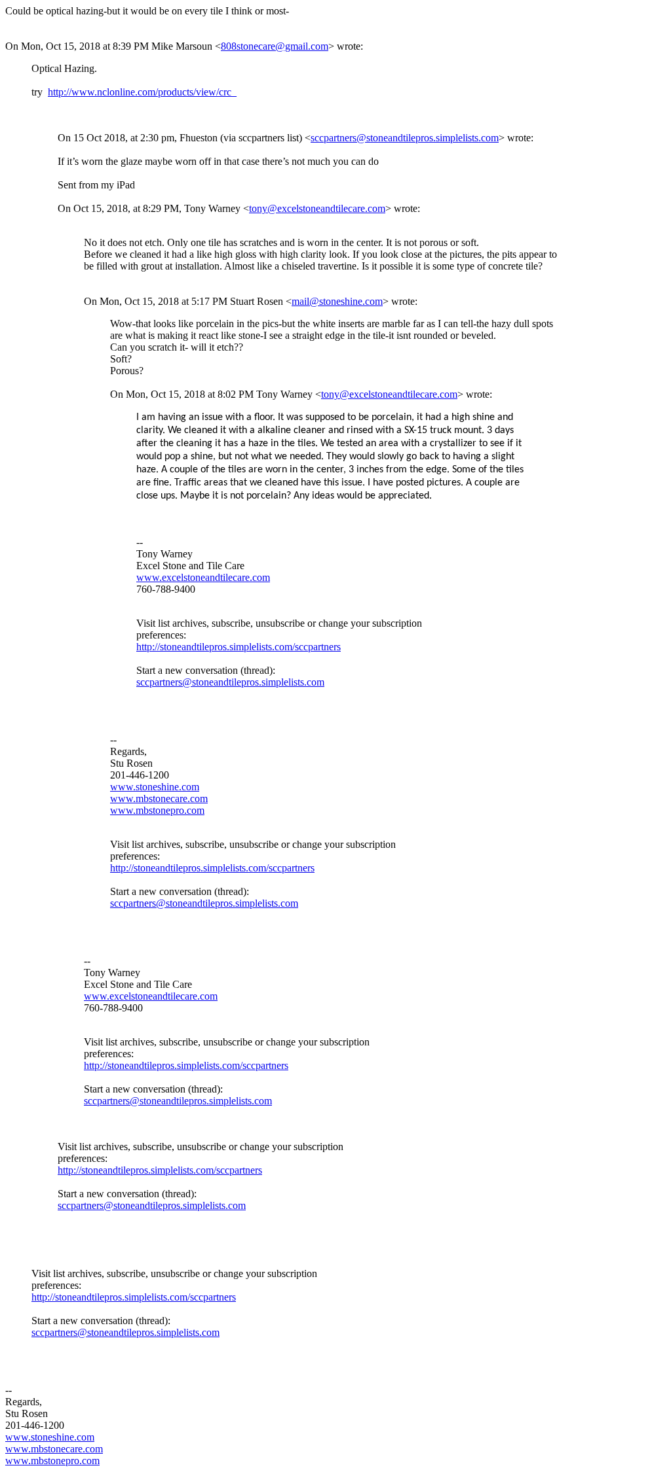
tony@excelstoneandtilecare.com (317, 208)
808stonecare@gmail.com (274, 46)
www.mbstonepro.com (157, 810)
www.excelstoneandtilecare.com (203, 577)
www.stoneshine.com (154, 786)
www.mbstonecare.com (159, 798)
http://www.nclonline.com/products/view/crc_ (142, 91)
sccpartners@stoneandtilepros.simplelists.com (405, 137)
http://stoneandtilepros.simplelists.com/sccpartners (238, 646)
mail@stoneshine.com (337, 301)
